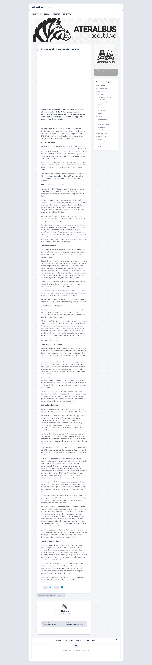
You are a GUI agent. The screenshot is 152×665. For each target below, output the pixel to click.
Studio (100, 116)
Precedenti (60, 595)
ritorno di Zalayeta (67, 568)
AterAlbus (38, 7)
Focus (100, 104)
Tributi (101, 113)
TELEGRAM (46, 14)
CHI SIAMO (35, 14)
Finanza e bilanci (104, 124)
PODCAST (56, 14)
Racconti (100, 108)
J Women (101, 139)
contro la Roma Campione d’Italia (58, 273)
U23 (100, 146)
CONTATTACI (67, 14)
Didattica (101, 122)
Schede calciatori (104, 130)
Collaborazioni (102, 85)
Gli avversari (102, 127)
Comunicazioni (102, 88)
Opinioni (100, 92)
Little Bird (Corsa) (105, 102)
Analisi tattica (103, 119)
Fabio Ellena (52, 595)
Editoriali (101, 94)
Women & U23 (102, 136)
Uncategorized (102, 133)
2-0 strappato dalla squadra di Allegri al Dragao (58, 176)
